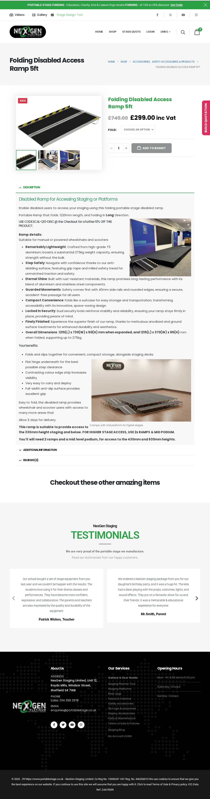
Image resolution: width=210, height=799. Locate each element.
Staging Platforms (119, 688)
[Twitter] (63, 724)
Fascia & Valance (119, 698)
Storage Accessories (122, 708)
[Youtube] (183, 15)
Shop (112, 32)
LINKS (164, 32)
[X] (170, 15)
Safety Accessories (121, 703)
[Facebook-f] (54, 724)
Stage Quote (131, 32)
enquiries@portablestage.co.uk (73, 710)
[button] (183, 32)
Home (99, 32)
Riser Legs (114, 693)
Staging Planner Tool (121, 684)
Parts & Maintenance (122, 718)
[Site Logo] (28, 32)
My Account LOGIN (120, 736)
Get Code (177, 5)
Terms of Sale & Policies (124, 723)
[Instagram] (196, 15)
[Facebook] (157, 15)
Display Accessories (121, 713)
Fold (112, 130)
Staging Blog (116, 730)
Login (150, 32)
